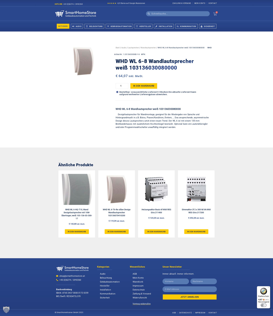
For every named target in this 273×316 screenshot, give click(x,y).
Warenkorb (138, 282)
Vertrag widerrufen (142, 304)
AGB (135, 274)
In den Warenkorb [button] (77, 232)
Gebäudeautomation (110, 282)
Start (118, 48)
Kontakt (213, 3)
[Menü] (268, 288)
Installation (105, 289)
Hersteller (105, 285)
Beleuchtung (106, 278)
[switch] (263, 305)
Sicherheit (105, 297)
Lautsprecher (133, 48)
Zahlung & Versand (181, 3)
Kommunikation (107, 293)
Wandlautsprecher (148, 48)
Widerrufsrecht (140, 297)
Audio (123, 48)
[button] (6, 310)
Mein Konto (199, 3)
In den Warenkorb (143, 86)
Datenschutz (139, 289)
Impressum (138, 285)
